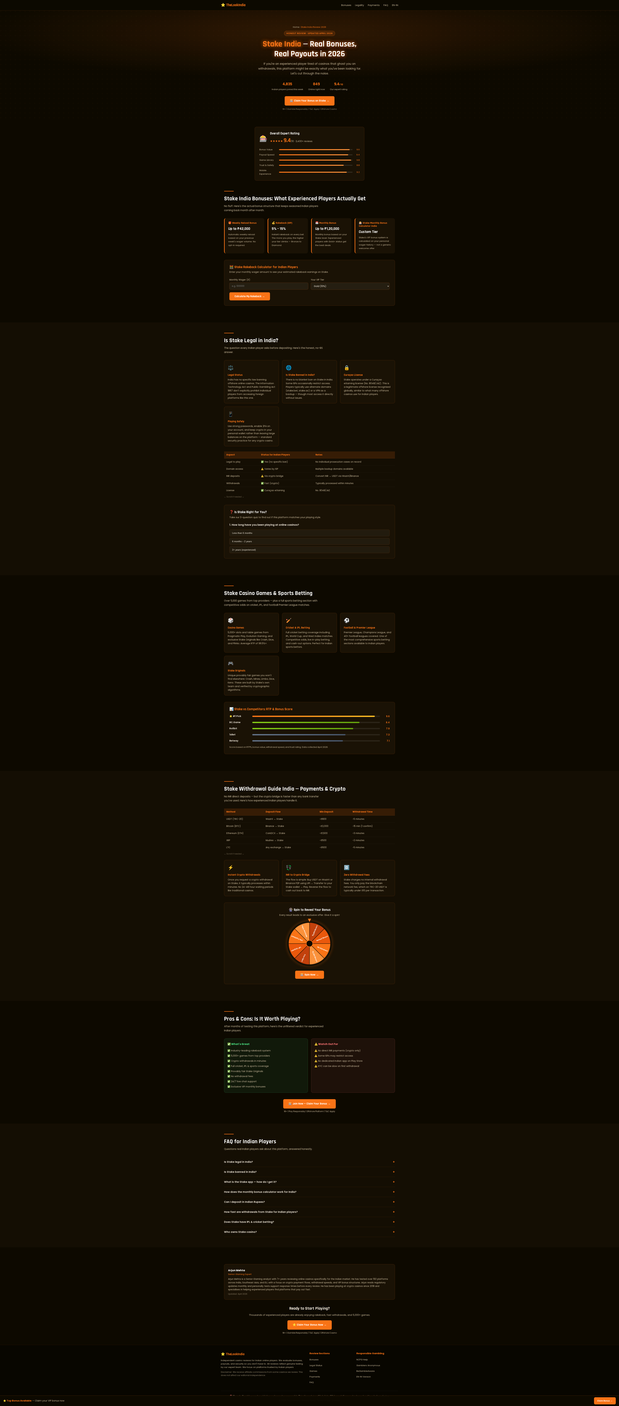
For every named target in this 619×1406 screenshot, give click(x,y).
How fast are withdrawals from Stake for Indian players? (309, 1212)
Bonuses (346, 5)
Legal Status (316, 1365)
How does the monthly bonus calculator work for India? (309, 1192)
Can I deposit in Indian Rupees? (309, 1202)
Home (296, 27)
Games (313, 1371)
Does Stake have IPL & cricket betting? (309, 1222)
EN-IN (395, 5)
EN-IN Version (363, 1376)
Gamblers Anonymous (368, 1365)
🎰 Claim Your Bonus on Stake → (309, 100)
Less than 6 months (242, 533)
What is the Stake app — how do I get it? (309, 1182)
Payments (374, 5)
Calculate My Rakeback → (250, 296)
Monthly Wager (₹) (239, 279)
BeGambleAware (365, 1371)
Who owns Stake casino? (309, 1232)
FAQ (385, 5)
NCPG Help (362, 1359)
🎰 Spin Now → (309, 975)
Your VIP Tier (317, 279)
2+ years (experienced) (244, 549)
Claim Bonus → (605, 1400)
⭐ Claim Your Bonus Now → (310, 1325)
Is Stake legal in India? (309, 1162)
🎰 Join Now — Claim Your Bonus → (309, 1103)
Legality (359, 5)
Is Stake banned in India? (309, 1172)
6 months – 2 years (242, 541)
